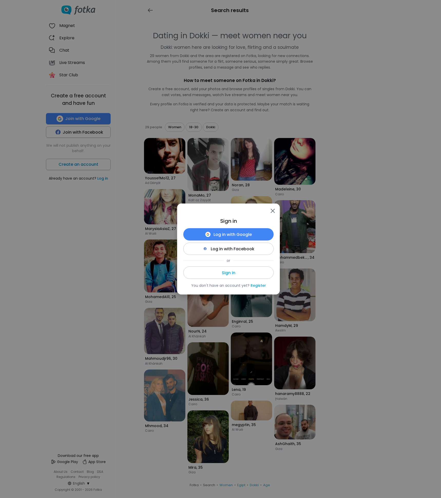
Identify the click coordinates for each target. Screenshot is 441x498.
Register (258, 285)
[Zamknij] (272, 211)
